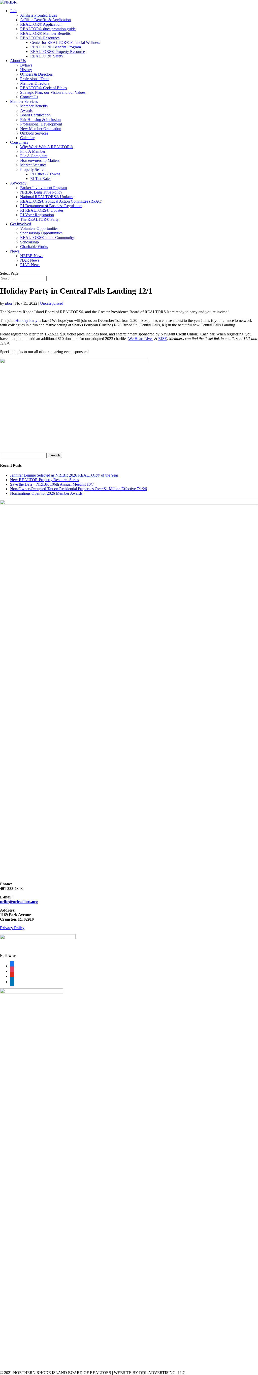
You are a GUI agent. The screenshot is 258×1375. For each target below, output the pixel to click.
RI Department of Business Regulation (51, 206)
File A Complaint (33, 156)
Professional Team (34, 79)
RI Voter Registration (37, 215)
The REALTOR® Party (39, 219)
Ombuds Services (34, 133)
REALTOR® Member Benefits (45, 33)
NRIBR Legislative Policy (41, 192)
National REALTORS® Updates (46, 197)
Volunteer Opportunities (39, 228)
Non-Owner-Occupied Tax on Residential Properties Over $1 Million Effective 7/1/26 (78, 489)
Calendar (27, 138)
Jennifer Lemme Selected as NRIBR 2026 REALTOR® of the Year (64, 475)
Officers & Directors (36, 74)
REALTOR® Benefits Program (55, 47)
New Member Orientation (40, 129)
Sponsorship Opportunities (41, 233)
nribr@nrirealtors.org (19, 901)
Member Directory (35, 83)
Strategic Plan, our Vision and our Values (52, 92)
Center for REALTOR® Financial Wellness (65, 42)
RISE (162, 338)
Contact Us (29, 97)
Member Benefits (34, 106)
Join (13, 11)
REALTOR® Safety (46, 56)
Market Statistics (33, 165)
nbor (8, 303)
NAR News (29, 260)
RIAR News (30, 265)
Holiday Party (26, 320)
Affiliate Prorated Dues (38, 15)
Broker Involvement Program (43, 187)
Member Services (24, 101)
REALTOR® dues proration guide (48, 29)
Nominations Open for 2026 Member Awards (46, 493)
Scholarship (29, 242)
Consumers (19, 142)
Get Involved (20, 224)
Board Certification (35, 115)
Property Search (33, 169)
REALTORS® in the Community (47, 237)
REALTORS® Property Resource (57, 51)
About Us (18, 60)
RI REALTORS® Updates (41, 210)
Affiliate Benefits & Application (45, 20)
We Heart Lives (140, 338)
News (14, 251)
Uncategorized (51, 303)
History (26, 70)
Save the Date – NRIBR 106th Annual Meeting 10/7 (52, 484)
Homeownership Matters (39, 160)
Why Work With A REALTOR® (46, 147)
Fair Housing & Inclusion (40, 119)
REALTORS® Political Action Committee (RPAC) (61, 201)
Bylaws (26, 65)
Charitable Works (34, 246)
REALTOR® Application (40, 24)
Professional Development (41, 124)
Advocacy (18, 183)
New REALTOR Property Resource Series (44, 480)
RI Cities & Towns (45, 174)
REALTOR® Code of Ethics (43, 88)
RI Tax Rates (40, 178)
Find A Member (32, 151)
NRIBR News (31, 256)
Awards (26, 110)
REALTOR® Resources (39, 38)
